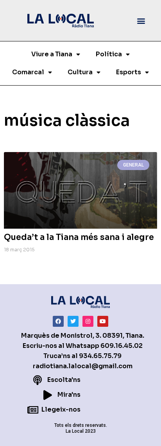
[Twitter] (73, 321)
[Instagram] (87, 321)
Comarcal (28, 72)
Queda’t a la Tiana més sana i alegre (79, 237)
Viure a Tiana (51, 54)
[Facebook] (58, 321)
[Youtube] (102, 321)
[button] (140, 20)
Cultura (80, 72)
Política (109, 54)
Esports (128, 72)
